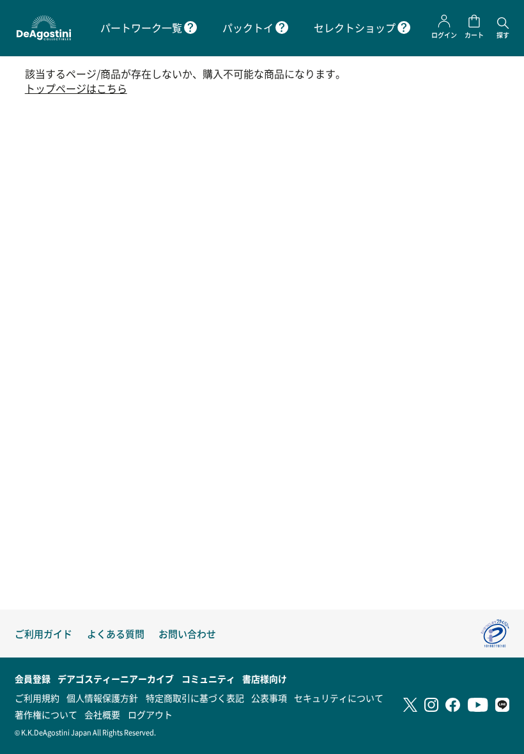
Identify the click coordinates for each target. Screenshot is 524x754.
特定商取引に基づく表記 (195, 697)
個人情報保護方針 (102, 697)
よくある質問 (115, 633)
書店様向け (264, 678)
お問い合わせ (187, 633)
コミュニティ (208, 678)
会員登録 (32, 678)
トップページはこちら (76, 88)
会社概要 (102, 714)
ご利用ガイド (43, 633)
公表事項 (269, 697)
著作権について (46, 714)
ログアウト (150, 714)
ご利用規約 (37, 697)
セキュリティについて (338, 697)
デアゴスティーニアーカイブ (116, 678)
